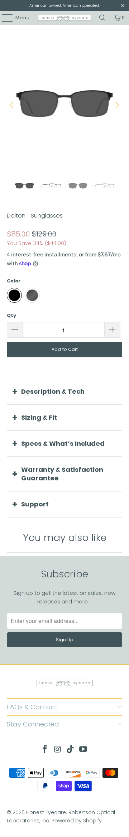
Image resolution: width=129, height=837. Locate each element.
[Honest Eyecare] (64, 18)
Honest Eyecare (46, 812)
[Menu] (4, 18)
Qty (11, 315)
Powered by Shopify (77, 820)
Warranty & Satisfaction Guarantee (62, 474)
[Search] (102, 18)
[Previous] (12, 105)
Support (35, 504)
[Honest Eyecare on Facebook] (45, 749)
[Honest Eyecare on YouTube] (83, 749)
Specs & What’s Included (63, 443)
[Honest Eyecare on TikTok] (70, 749)
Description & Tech (53, 391)
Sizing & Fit (39, 417)
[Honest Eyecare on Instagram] (57, 749)
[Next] (117, 105)
